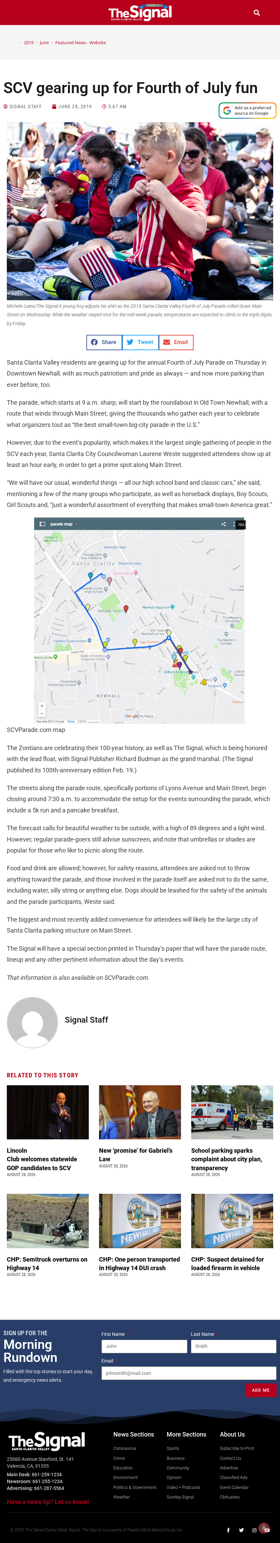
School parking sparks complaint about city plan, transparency (226, 1159)
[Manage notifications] (263, 1527)
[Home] (15, 42)
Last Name (203, 1334)
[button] (23, 13)
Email (107, 1361)
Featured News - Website (80, 42)
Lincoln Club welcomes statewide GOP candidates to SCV (42, 1159)
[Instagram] (254, 1530)
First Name (113, 1334)
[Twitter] (241, 1530)
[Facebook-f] (228, 1530)
